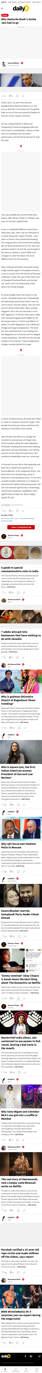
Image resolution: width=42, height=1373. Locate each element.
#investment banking (27, 518)
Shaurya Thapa (13, 535)
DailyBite (11, 735)
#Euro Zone (14, 518)
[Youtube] (30, 1356)
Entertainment (12, 881)
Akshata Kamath (14, 599)
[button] (22, 63)
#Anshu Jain (5, 518)
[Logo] (5, 1356)
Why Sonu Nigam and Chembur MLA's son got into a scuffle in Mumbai (20, 1115)
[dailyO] (21, 8)
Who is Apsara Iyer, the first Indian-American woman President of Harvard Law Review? (18, 772)
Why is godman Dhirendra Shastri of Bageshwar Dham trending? (18, 700)
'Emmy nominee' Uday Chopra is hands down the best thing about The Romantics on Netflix (20, 979)
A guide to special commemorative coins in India (19, 569)
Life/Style (10, 1008)
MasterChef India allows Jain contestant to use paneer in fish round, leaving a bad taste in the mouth (20, 1043)
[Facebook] (25, 1356)
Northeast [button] (12, 2)
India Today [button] (36, 2)
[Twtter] (20, 1356)
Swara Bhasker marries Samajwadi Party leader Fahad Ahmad (20, 914)
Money (5, 15)
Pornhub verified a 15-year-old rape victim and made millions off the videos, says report (20, 1253)
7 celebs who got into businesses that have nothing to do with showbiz (21, 635)
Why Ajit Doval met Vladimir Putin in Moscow (18, 845)
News (9, 667)
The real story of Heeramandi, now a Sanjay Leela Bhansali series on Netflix (19, 1182)
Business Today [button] (24, 2)
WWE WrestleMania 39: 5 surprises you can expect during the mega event (20, 1315)
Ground (10, 1282)
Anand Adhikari (13, 63)
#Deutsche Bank (6, 521)
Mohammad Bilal (14, 664)
